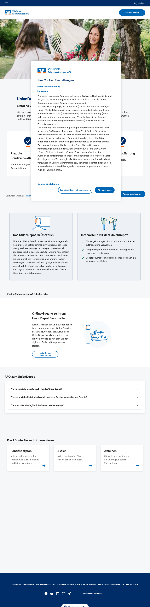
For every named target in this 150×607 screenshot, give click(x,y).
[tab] (15, 195)
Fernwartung (103, 584)
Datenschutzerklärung (48, 86)
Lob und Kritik (132, 584)
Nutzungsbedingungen (45, 584)
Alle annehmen (104, 190)
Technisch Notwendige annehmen (75, 190)
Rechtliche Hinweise (65, 584)
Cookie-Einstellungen (49, 184)
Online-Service (117, 584)
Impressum (16, 584)
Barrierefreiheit (89, 584)
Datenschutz (28, 584)
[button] (75, 389)
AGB (78, 584)
